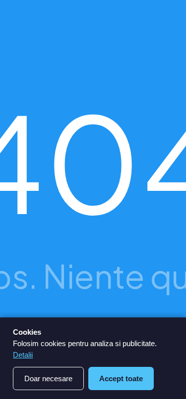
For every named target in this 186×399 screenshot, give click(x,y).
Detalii (23, 355)
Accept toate (121, 378)
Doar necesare (48, 378)
